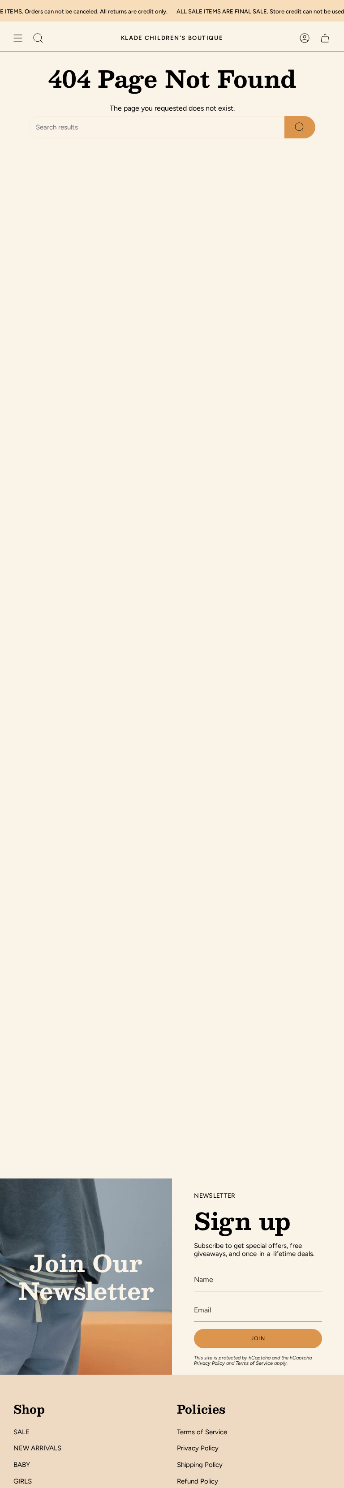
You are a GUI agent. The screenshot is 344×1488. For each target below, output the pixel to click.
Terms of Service (254, 1363)
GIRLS (22, 1481)
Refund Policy (197, 1481)
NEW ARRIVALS (37, 1448)
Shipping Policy (200, 1465)
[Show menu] (18, 38)
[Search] (299, 127)
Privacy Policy (209, 1363)
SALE (21, 1432)
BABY (21, 1465)
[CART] (325, 38)
